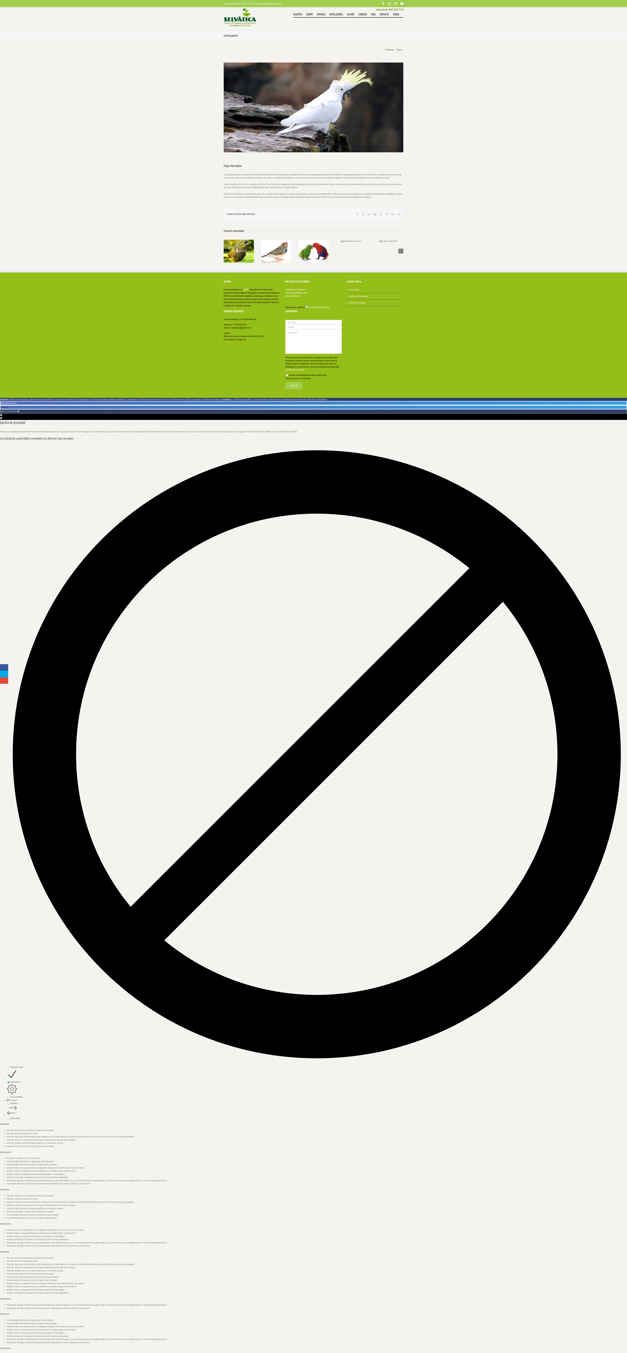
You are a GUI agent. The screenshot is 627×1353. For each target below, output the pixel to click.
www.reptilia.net (292, 296)
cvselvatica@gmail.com (268, 3)
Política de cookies (357, 302)
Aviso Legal (354, 289)
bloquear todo (16, 1067)
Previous (390, 49)
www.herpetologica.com (296, 292)
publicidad (15, 1118)
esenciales (15, 1082)
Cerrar (3, 407)
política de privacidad (294, 369)
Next (399, 49)
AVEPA (246, 289)
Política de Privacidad (358, 296)
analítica (14, 1103)
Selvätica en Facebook (295, 289)
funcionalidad (16, 1097)
